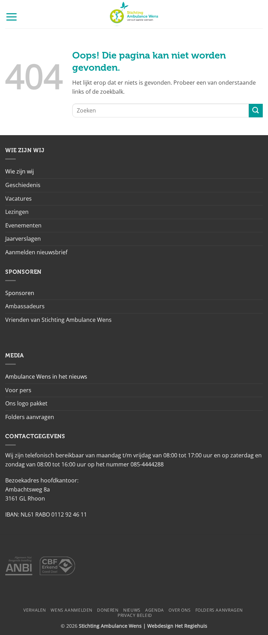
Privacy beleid (135, 615)
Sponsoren (19, 293)
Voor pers (18, 390)
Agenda (154, 610)
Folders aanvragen (29, 417)
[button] (11, 17)
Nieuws (132, 610)
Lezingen (17, 212)
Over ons (180, 610)
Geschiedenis (22, 185)
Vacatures (18, 198)
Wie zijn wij (19, 171)
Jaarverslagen (23, 238)
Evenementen (23, 225)
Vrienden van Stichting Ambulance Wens (58, 320)
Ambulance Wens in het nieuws (46, 376)
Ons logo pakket (26, 403)
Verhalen (34, 610)
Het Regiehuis (191, 625)
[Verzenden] (256, 110)
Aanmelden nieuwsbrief (36, 252)
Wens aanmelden (71, 610)
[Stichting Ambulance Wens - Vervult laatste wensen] (134, 14)
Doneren (107, 610)
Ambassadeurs (25, 306)
